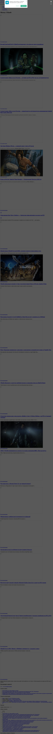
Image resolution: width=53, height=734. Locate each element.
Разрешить (23, 5)
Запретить (18, 5)
